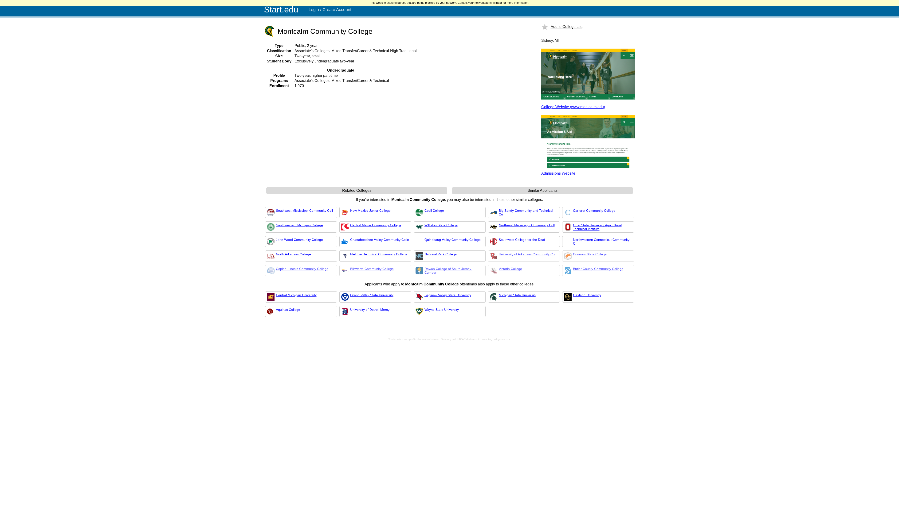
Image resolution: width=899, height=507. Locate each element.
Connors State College (590, 254)
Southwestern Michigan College (299, 225)
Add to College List (566, 27)
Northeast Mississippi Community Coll (527, 225)
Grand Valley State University (371, 295)
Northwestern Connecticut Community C (601, 241)
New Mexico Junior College (370, 210)
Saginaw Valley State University (447, 295)
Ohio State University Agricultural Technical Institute (597, 227)
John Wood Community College (299, 240)
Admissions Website (558, 173)
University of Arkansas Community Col (527, 254)
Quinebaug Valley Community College (452, 240)
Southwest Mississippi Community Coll (304, 210)
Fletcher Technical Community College (378, 254)
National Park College (440, 254)
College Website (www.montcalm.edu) (573, 107)
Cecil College (434, 210)
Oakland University (587, 295)
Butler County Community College (598, 269)
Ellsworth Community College (372, 269)
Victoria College (510, 269)
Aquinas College (288, 309)
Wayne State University (441, 309)
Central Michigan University (296, 295)
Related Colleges (356, 190)
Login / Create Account (330, 9)
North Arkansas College (293, 254)
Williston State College (441, 225)
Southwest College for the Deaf (522, 240)
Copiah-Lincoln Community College (302, 269)
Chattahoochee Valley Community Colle (379, 240)
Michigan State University (517, 295)
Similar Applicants (542, 190)
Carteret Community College (594, 210)
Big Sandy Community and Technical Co (526, 212)
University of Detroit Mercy (369, 309)
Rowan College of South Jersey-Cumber (448, 270)
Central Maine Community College (375, 225)
